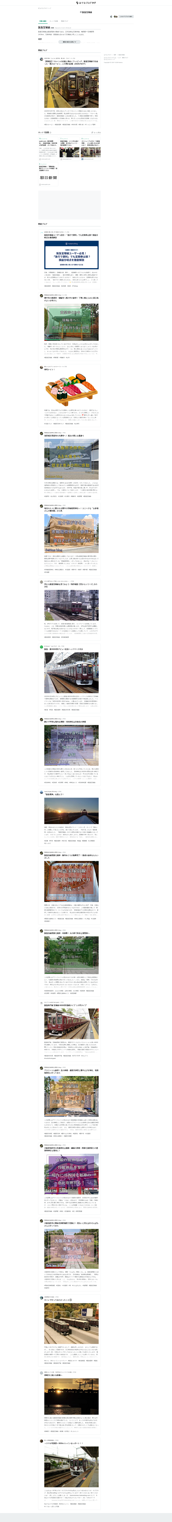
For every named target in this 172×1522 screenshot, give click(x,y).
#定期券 (63, 286)
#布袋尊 (53, 993)
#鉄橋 (61, 1431)
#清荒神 (82, 991)
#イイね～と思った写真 (51, 1506)
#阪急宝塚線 (66, 124)
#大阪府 (60, 496)
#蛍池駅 (46, 572)
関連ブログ (64, 21)
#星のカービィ (49, 124)
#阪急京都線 (48, 1363)
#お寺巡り (54, 496)
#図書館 (84, 841)
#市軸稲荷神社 (49, 569)
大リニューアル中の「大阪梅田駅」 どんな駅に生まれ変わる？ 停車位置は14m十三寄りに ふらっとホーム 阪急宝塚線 (91, 143)
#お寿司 (76, 423)
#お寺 (68, 357)
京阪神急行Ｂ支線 (49, 1297)
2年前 (64, 719)
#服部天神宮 (48, 1133)
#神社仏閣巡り (59, 569)
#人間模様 (91, 841)
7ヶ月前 (67, 232)
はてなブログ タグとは (110, 57)
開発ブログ (125, 57)
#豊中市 (74, 569)
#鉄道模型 (81, 1360)
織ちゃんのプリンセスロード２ (52, 366)
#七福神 (93, 918)
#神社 (66, 782)
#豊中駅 (85, 569)
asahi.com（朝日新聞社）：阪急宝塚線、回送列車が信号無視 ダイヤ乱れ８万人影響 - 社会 (48, 143)
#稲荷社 (75, 1133)
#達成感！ (47, 921)
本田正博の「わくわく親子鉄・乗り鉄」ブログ (56, 58)
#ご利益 (87, 918)
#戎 (73, 1211)
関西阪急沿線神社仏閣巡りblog (52, 295)
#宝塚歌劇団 (65, 637)
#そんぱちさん (76, 1285)
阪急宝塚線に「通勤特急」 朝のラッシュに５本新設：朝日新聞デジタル (48, 168)
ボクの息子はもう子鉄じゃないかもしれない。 (56, 581)
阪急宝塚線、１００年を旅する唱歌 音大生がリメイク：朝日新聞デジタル (69, 143)
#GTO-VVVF (76, 1056)
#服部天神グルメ (58, 423)
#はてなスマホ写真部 (51, 1504)
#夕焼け (67, 1431)
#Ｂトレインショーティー (59, 1360)
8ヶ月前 (65, 295)
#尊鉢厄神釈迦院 (49, 1285)
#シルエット (75, 1431)
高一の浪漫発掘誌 (49, 1440)
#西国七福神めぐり (50, 918)
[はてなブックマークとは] (50, 132)
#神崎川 (46, 1431)
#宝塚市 (54, 782)
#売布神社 (47, 782)
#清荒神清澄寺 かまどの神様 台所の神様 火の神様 (61, 991)
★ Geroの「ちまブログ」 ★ (52, 646)
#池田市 (46, 496)
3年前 (57, 1297)
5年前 (74, 1372)
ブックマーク (43, 139)
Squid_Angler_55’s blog (50, 791)
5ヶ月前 (73, 58)
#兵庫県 (60, 782)
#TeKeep (75, 286)
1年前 (64, 432)
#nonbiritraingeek (50, 1058)
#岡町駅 (55, 357)
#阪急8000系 (48, 1056)
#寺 (70, 1285)
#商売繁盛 (79, 1211)
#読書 (46, 841)
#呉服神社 (67, 1211)
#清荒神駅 (73, 993)
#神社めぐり (73, 782)
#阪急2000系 (66, 710)
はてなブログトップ (109, 59)
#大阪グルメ (48, 423)
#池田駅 (79, 496)
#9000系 (74, 124)
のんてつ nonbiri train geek (51, 1002)
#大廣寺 (67, 496)
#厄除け (58, 1285)
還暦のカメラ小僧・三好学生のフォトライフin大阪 (58, 1372)
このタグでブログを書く (126, 16)
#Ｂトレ (46, 1360)
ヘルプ (119, 57)
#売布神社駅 (82, 782)
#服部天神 (56, 1133)
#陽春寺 (73, 496)
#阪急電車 (58, 124)
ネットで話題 (54, 21)
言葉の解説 (42, 21)
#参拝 (79, 569)
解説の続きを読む (68, 42)
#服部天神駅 (68, 1136)
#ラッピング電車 (90, 124)
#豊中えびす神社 (66, 1133)
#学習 (51, 841)
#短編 (79, 841)
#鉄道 (46, 710)
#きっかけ (47, 843)
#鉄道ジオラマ (72, 1360)
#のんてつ (84, 1056)
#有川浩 (64, 841)
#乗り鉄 (81, 124)
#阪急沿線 (61, 918)
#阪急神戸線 (58, 1056)
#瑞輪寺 (62, 357)
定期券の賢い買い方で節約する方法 (53, 232)
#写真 (51, 710)
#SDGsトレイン (64, 1504)
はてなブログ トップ (45, 8)
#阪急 (95, 1360)
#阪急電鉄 (73, 1504)
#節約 (69, 286)
